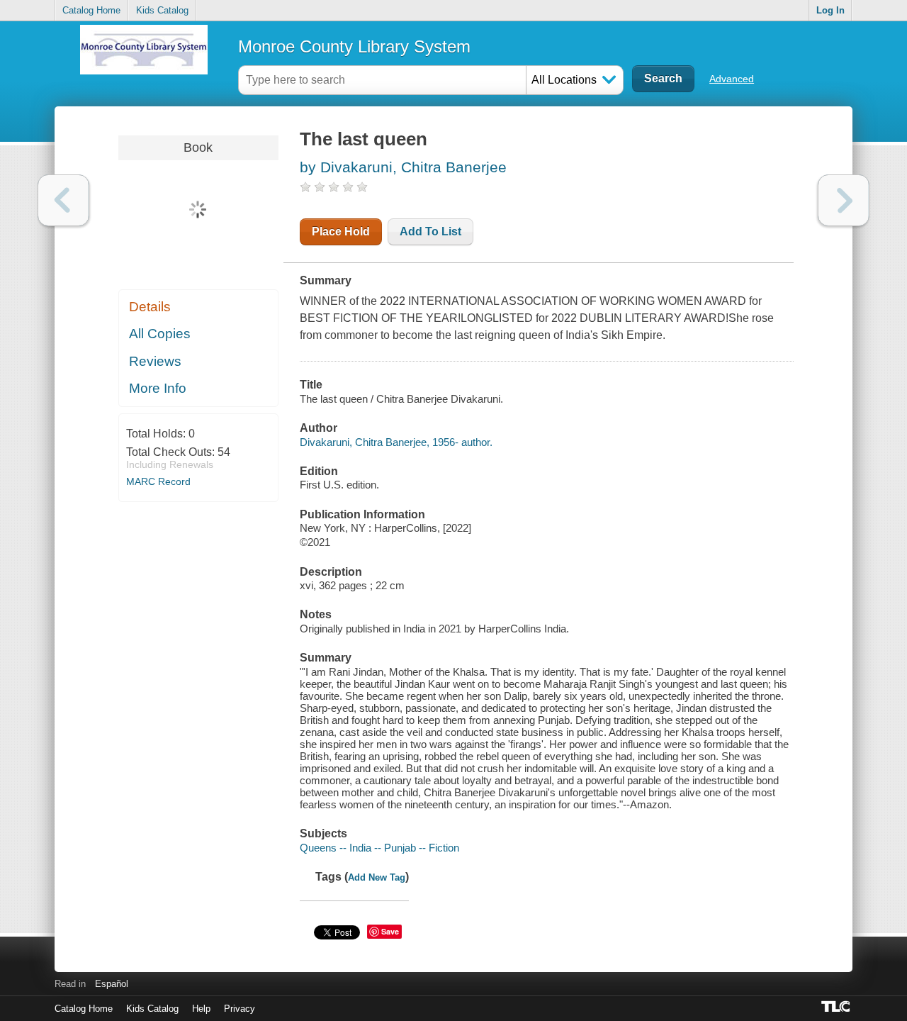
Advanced (731, 78)
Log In (830, 10)
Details (150, 306)
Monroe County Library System (354, 46)
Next (843, 200)
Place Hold (341, 231)
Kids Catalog (162, 10)
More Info (157, 388)
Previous (63, 200)
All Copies (160, 333)
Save (390, 931)
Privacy (239, 1008)
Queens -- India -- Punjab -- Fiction (379, 848)
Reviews (155, 361)
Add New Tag (376, 877)
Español (111, 983)
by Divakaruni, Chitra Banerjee (403, 167)
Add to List (430, 231)
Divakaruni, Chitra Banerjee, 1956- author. (396, 442)
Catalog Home (91, 10)
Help (201, 1008)
